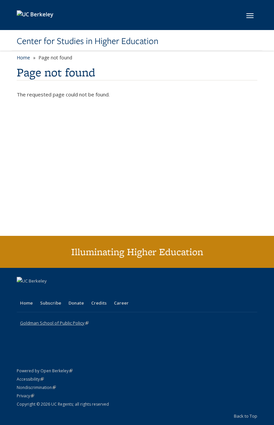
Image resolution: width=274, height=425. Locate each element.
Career (121, 303)
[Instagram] (61, 292)
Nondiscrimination (36, 387)
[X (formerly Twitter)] (22, 292)
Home (23, 57)
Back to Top (245, 416)
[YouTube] (48, 292)
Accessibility (30, 379)
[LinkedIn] (35, 292)
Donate (76, 303)
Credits (99, 303)
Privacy (25, 396)
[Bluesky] (75, 292)
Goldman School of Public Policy (54, 323)
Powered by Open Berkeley (45, 371)
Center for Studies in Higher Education (87, 41)
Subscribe (50, 303)
